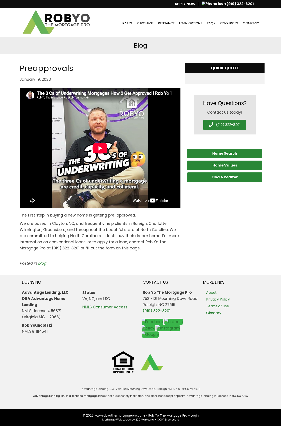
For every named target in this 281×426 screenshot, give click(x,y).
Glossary (213, 312)
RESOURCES (229, 23)
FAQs (211, 23)
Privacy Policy (218, 299)
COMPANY (251, 23)
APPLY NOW (185, 4)
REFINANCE (166, 23)
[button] (224, 125)
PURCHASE (145, 23)
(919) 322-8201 (240, 4)
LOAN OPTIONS (190, 23)
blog (42, 263)
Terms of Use (217, 306)
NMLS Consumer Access (104, 307)
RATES (127, 23)
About (211, 292)
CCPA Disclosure (168, 419)
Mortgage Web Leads (116, 419)
